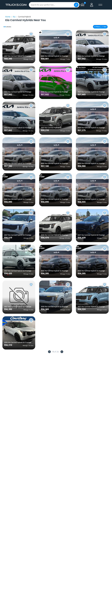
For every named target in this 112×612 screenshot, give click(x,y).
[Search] (76, 5)
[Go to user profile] (91, 4)
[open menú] (100, 4)
